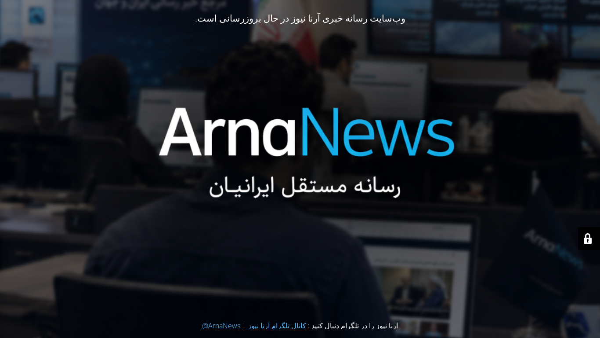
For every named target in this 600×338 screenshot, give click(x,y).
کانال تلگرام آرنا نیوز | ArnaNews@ (254, 326)
